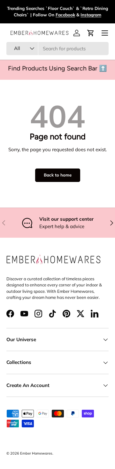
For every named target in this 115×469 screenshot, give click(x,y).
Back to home (58, 174)
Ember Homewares (36, 453)
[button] (91, 33)
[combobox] (57, 48)
